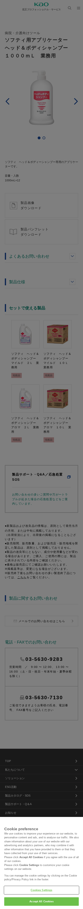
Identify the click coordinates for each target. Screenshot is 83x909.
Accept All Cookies (41, 901)
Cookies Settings (41, 890)
